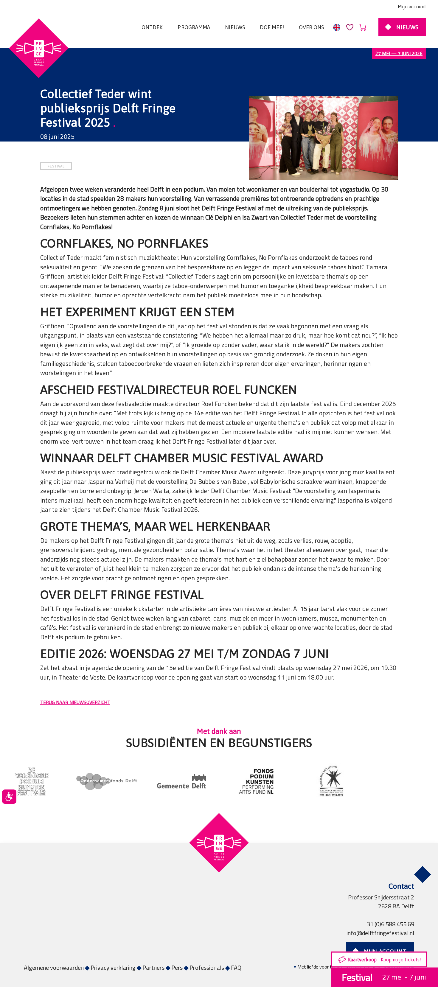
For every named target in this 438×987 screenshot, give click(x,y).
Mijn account (412, 6)
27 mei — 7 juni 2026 (399, 53)
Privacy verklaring (113, 967)
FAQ (236, 967)
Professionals (207, 967)
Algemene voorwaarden (54, 967)
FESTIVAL (56, 166)
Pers (177, 967)
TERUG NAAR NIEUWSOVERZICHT (75, 702)
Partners (153, 967)
